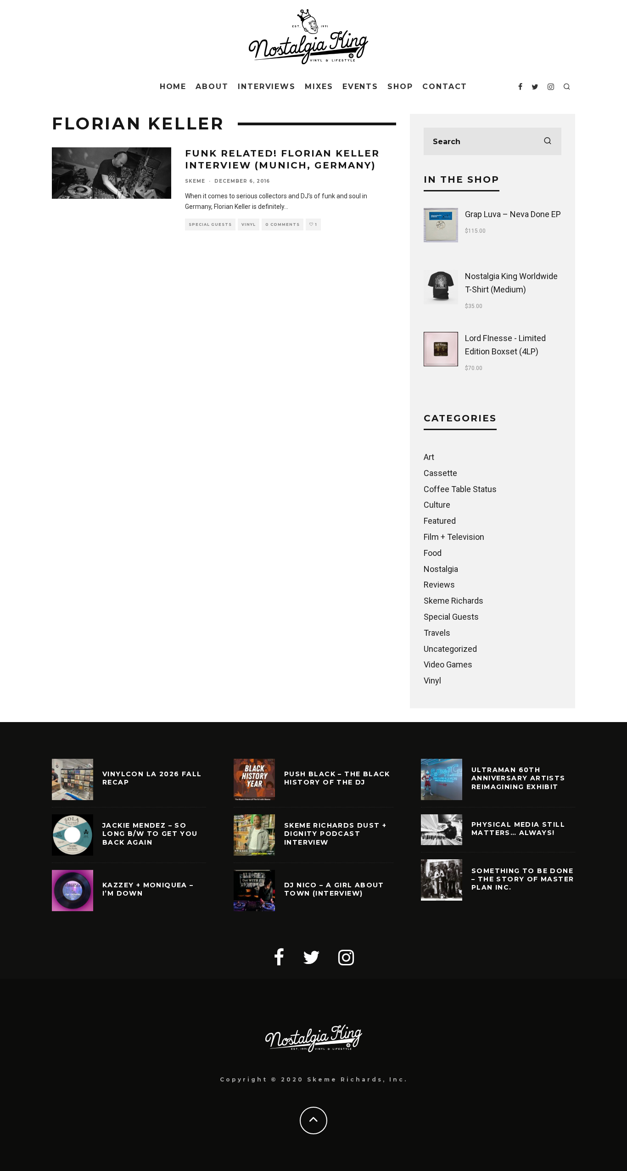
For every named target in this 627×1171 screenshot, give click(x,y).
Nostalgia (441, 569)
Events (360, 86)
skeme (195, 181)
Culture (437, 505)
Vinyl (248, 224)
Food (433, 553)
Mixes (319, 86)
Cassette (440, 473)
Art (429, 457)
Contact (444, 86)
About (212, 86)
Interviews (267, 86)
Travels (437, 633)
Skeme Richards (453, 600)
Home (173, 86)
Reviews (439, 584)
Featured (440, 521)
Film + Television (454, 537)
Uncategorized (450, 649)
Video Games (448, 664)
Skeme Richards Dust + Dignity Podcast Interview (335, 833)
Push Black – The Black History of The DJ (337, 778)
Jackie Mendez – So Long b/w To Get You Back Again (150, 833)
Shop (400, 86)
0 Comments (282, 224)
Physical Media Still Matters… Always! (518, 828)
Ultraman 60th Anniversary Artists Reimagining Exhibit (518, 778)
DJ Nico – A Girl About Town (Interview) (334, 889)
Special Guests (210, 224)
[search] (547, 141)
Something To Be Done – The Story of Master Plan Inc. (522, 879)
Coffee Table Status (460, 489)
